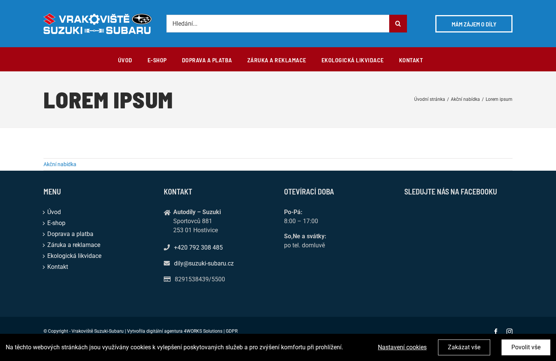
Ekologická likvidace (74, 255)
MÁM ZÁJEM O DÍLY (474, 24)
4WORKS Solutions (203, 331)
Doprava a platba (70, 234)
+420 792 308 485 (198, 247)
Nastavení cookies (402, 347)
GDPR (232, 331)
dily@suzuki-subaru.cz (204, 263)
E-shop (56, 223)
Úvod (54, 212)
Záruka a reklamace (73, 244)
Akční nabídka (59, 164)
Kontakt (57, 266)
